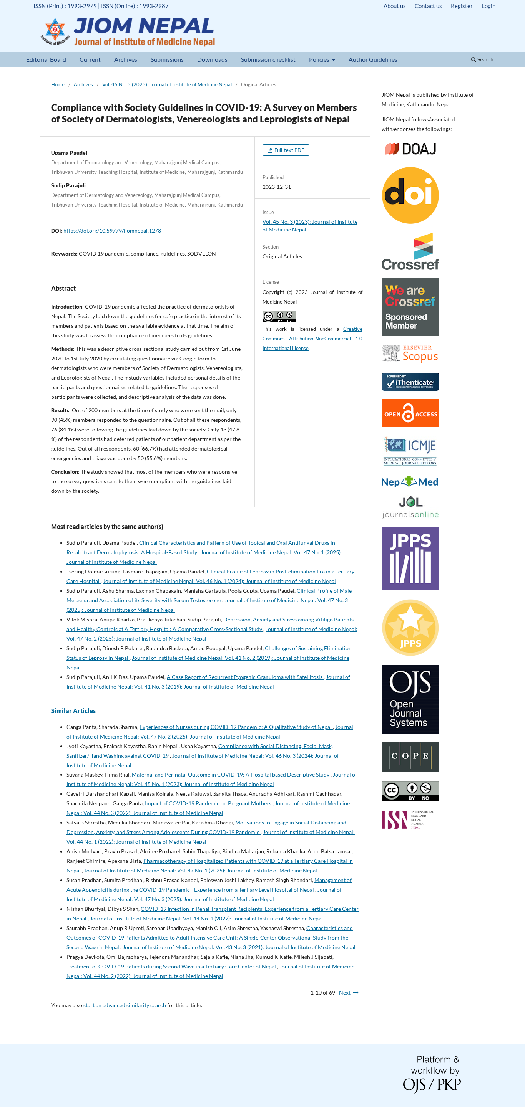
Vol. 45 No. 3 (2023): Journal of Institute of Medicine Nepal (167, 84)
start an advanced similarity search (124, 1005)
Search (484, 59)
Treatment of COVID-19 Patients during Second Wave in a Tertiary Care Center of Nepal (171, 966)
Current (90, 59)
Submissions (167, 59)
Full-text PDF (288, 150)
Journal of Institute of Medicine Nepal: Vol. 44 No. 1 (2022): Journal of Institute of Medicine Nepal (206, 918)
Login (488, 5)
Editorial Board (46, 59)
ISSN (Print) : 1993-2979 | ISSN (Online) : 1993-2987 (101, 5)
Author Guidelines (373, 59)
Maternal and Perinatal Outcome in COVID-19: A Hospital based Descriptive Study (231, 774)
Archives (125, 59)
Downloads (212, 59)
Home (58, 84)
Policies (320, 59)
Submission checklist (268, 59)
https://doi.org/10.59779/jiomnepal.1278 (112, 230)
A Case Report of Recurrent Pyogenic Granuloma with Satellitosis (245, 677)
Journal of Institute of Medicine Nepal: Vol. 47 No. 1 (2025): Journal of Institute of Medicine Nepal (200, 870)
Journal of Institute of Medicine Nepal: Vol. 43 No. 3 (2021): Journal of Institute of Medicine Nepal (239, 947)
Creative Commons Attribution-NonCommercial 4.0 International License (312, 338)
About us (395, 5)
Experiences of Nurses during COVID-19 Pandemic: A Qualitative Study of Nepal (236, 727)
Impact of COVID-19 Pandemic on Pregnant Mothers (208, 803)
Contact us (428, 5)
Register (462, 5)
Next (345, 992)
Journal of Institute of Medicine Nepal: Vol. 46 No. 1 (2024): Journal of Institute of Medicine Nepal (219, 581)
